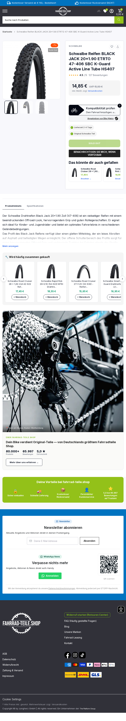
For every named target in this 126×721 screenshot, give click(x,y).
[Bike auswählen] (98, 11)
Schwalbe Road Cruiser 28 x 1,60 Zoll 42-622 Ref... (20, 284)
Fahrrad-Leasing (73, 637)
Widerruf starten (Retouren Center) (87, 614)
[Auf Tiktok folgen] (82, 655)
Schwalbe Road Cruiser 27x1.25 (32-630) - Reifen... (83, 284)
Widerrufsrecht (10, 664)
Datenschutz (9, 659)
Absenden (89, 540)
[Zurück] (3, 279)
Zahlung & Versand (12, 670)
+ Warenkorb (20, 297)
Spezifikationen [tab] (35, 206)
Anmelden (52, 575)
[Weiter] (122, 279)
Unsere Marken (72, 632)
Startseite (7, 31)
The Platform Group (87, 709)
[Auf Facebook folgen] (67, 655)
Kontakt (68, 643)
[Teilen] (117, 46)
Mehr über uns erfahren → (24, 462)
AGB (4, 653)
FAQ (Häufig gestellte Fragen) (80, 620)
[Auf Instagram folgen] (75, 655)
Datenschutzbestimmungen (61, 588)
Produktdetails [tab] (13, 206)
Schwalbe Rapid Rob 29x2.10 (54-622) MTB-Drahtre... (52, 284)
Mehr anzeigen (10, 246)
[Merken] (111, 46)
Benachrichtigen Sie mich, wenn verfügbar (95, 153)
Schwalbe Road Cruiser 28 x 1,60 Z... (89, 170)
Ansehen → (86, 178)
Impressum (8, 676)
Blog (66, 626)
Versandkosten (95, 91)
